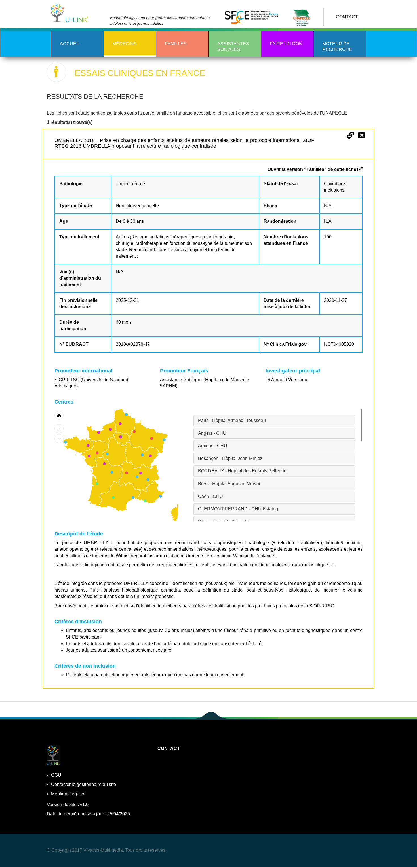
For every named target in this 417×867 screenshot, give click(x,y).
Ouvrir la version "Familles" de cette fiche (312, 169)
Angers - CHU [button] (212, 433)
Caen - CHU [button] (210, 496)
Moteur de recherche (337, 46)
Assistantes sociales (233, 46)
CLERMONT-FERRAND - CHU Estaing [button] (238, 508)
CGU (56, 775)
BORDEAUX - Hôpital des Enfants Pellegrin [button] (242, 471)
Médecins (124, 43)
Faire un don (286, 43)
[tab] (274, 420)
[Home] (70, 13)
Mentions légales (68, 793)
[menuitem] (148, 437)
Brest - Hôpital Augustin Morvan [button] (230, 483)
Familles (176, 43)
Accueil (70, 43)
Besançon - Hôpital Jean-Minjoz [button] (230, 458)
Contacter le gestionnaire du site (83, 784)
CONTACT (347, 16)
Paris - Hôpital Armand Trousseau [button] (232, 420)
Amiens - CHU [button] (212, 445)
